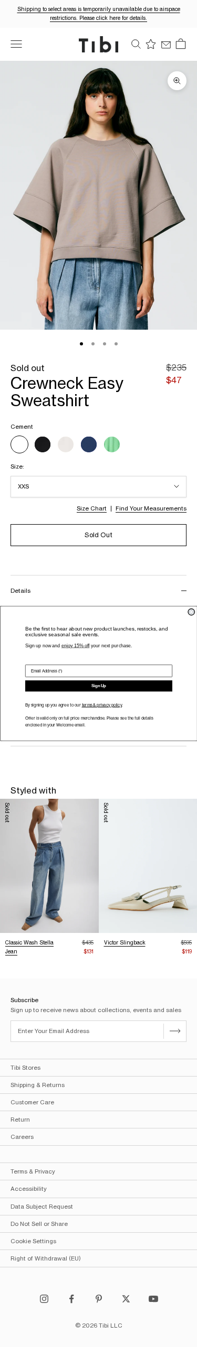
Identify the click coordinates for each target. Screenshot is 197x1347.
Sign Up (98, 685)
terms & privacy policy (101, 705)
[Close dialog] (191, 612)
